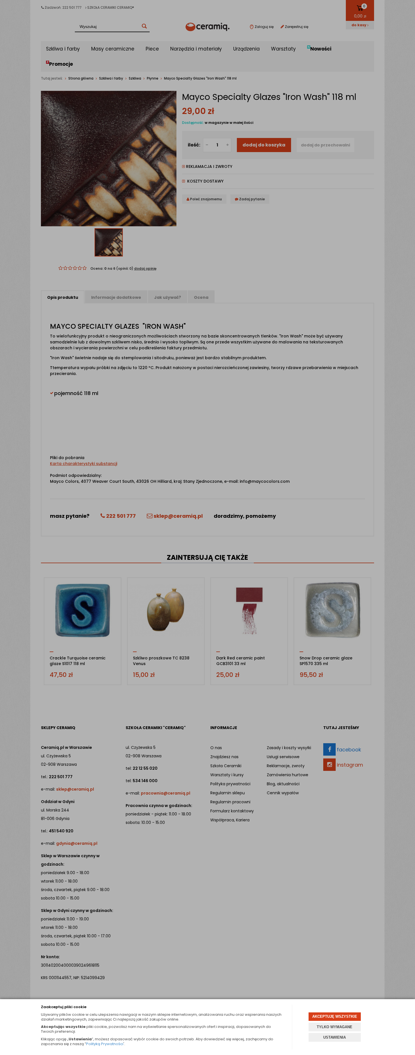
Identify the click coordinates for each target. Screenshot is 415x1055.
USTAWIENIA (334, 1037)
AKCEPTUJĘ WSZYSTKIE (334, 1016)
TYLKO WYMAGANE (334, 1027)
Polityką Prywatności (104, 1044)
